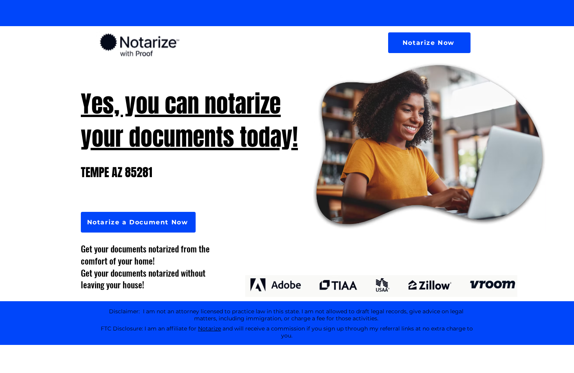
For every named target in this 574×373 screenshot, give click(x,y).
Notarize (209, 328)
